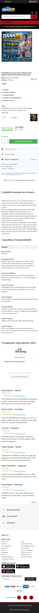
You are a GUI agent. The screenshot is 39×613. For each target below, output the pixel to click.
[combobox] (33, 1)
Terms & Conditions (23, 610)
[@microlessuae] (19, 598)
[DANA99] (8, 9)
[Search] (34, 17)
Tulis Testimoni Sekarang (19, 376)
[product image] (17, 46)
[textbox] (33, 2)
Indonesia (8, 1)
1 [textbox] (4, 141)
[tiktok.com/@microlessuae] (31, 598)
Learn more (5, 112)
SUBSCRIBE (30, 579)
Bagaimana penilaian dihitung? (14, 361)
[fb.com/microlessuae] (25, 598)
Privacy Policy (13, 610)
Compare (14, 117)
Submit (34, 502)
